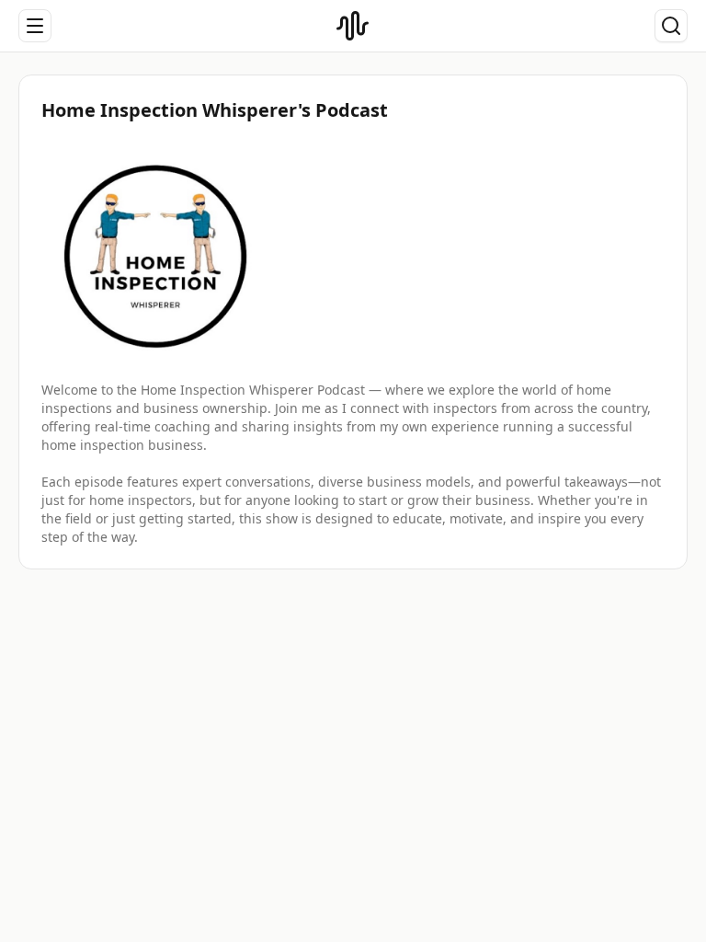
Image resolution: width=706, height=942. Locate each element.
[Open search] (671, 25)
